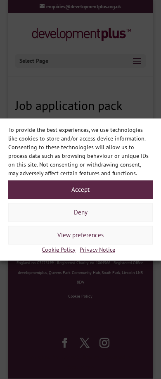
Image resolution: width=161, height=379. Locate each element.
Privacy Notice (97, 249)
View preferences (80, 235)
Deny (81, 212)
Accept (80, 189)
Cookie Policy (59, 249)
